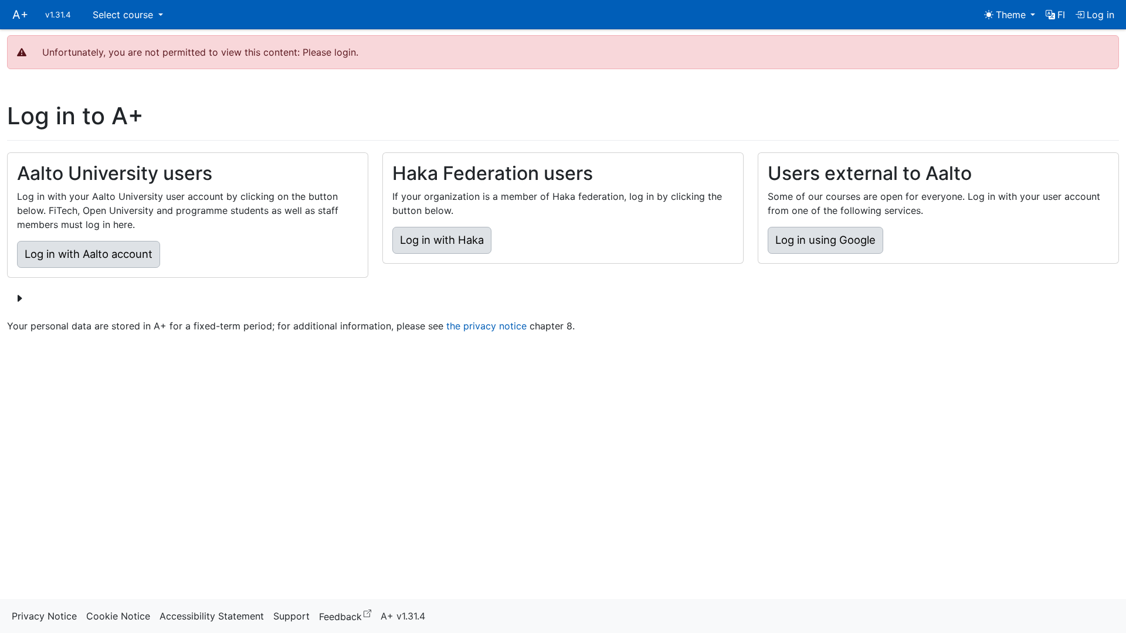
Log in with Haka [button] (442, 239)
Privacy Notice (44, 616)
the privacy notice (486, 326)
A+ (20, 15)
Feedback (347, 615)
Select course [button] (124, 15)
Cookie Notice (118, 616)
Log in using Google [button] (825, 239)
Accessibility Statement (212, 616)
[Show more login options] (19, 298)
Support (291, 616)
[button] (1055, 14)
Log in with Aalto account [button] (88, 253)
